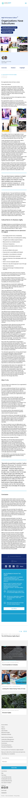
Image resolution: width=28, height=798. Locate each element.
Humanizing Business (6, 745)
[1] (6, 487)
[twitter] (6, 566)
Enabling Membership (6, 778)
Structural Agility (6, 712)
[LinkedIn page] (7, 788)
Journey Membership (6, 777)
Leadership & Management (7, 739)
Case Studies (4, 730)
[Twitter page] (5, 788)
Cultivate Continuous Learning (9, 27)
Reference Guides (5, 732)
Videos (3, 727)
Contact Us (3, 792)
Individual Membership (6, 780)
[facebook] (13, 566)
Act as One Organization (8, 30)
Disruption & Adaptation (6, 746)
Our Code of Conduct (6, 782)
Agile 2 (5, 224)
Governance (4, 743)
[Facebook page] (2, 788)
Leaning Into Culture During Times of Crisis (13, 688)
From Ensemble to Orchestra (10, 664)
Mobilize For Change (7, 32)
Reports (3, 728)
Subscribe (14, 767)
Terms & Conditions (9, 795)
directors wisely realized (7, 455)
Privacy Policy (17, 795)
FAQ (2, 773)
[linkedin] (10, 566)
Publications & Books (6, 734)
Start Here (3, 775)
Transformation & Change (7, 741)
